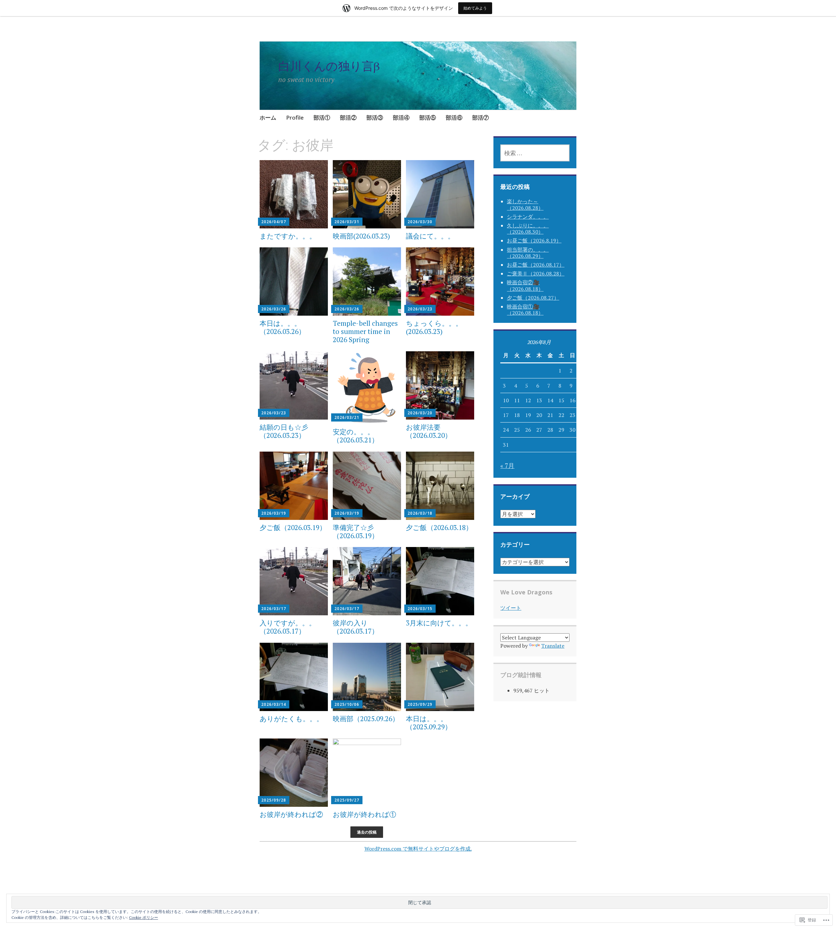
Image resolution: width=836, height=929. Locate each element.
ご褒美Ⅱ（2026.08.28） (535, 273)
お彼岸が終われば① (364, 814)
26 (528, 429)
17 (506, 415)
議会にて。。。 (430, 236)
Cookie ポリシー (143, 917)
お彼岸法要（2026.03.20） (429, 431)
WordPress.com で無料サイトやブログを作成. (418, 848)
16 (572, 400)
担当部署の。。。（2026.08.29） (528, 252)
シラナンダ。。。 (528, 216)
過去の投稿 (367, 832)
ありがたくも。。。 (291, 718)
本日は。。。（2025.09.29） (429, 722)
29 (561, 429)
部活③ (374, 117)
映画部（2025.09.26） (366, 718)
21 (550, 415)
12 (528, 400)
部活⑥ (454, 117)
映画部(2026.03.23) (361, 236)
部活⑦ (480, 117)
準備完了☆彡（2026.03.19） (355, 531)
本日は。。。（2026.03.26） (282, 327)
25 (517, 429)
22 (561, 415)
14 (550, 400)
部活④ (401, 117)
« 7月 (507, 465)
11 (517, 400)
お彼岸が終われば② (291, 814)
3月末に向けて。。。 (439, 622)
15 (561, 400)
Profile (295, 117)
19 (528, 415)
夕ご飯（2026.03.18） (439, 527)
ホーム (268, 117)
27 (539, 429)
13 (539, 400)
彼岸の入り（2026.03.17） (355, 627)
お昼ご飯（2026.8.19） (534, 240)
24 (506, 429)
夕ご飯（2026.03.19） (293, 527)
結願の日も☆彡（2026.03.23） (284, 431)
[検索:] (534, 152)
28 (550, 429)
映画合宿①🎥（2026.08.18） (525, 309)
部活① (322, 117)
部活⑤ (427, 117)
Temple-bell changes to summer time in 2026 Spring (365, 331)
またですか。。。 (288, 236)
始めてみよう (475, 8)
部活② (348, 117)
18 (517, 415)
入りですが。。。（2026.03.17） (288, 627)
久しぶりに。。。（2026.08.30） (528, 228)
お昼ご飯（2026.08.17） (535, 264)
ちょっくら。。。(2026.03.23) (434, 327)
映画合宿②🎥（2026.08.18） (525, 285)
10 (506, 400)
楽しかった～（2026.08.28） (525, 204)
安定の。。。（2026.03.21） (355, 435)
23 (572, 415)
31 (506, 444)
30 (572, 429)
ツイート (510, 607)
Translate (552, 645)
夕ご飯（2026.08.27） (533, 297)
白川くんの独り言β (329, 66)
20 (539, 415)
